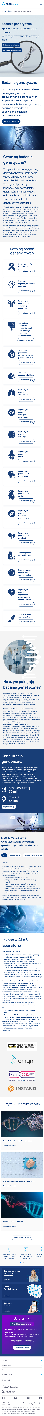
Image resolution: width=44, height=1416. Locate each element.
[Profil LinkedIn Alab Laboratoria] (28, 1398)
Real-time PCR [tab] (15, 855)
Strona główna (7, 11)
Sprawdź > (7, 1280)
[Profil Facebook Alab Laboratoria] (3, 1398)
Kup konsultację (9, 807)
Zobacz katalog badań (11, 45)
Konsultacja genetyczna (12, 50)
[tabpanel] (22, 880)
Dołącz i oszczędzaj (22, 1348)
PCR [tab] (4, 855)
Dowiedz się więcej (26, 271)
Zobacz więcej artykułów (22, 1238)
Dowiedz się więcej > (10, 1146)
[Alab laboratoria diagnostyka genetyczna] (10, 3)
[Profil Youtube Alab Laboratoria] (15, 1398)
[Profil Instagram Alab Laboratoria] (40, 1398)
